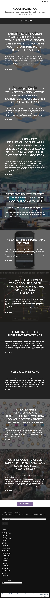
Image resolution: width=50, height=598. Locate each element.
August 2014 (5, 558)
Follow (5, 523)
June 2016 (4, 535)
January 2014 (5, 568)
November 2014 (6, 553)
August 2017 (5, 532)
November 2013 (6, 572)
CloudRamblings (25, 8)
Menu (46, 1)
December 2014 (6, 552)
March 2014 (5, 565)
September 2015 (6, 538)
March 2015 (5, 547)
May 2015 (4, 543)
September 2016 (6, 533)
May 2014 (4, 562)
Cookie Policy (27, 595)
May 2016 (4, 537)
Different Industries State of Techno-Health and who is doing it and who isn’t (25, 197)
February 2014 (6, 567)
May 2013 (4, 573)
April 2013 (5, 575)
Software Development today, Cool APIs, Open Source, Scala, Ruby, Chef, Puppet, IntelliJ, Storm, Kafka (25, 286)
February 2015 (6, 548)
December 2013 (6, 570)
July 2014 (4, 560)
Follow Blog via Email (11, 512)
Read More (8, 69)
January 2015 (5, 550)
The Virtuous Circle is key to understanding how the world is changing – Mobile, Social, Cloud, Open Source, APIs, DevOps (25, 95)
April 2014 (5, 563)
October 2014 (5, 555)
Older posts (24, 503)
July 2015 (4, 540)
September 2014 (6, 557)
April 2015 (5, 545)
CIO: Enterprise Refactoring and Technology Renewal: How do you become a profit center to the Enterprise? (25, 416)
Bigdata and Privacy (25, 372)
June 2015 (4, 542)
